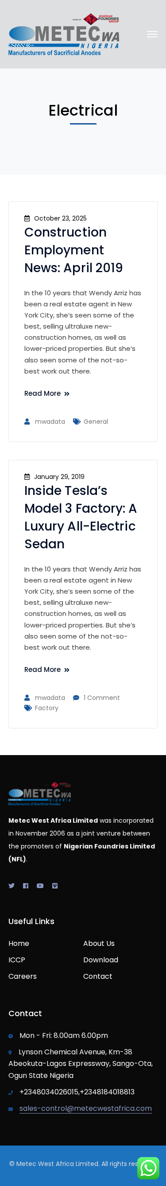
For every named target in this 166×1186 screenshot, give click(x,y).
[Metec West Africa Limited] (63, 33)
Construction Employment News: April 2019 (74, 250)
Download (100, 960)
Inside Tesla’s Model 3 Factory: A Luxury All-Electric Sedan (81, 517)
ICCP (16, 960)
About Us (99, 943)
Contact (97, 976)
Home (18, 943)
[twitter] (11, 885)
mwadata (50, 421)
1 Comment (102, 697)
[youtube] (40, 885)
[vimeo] (55, 885)
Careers (22, 976)
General (96, 421)
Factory (46, 708)
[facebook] (25, 885)
